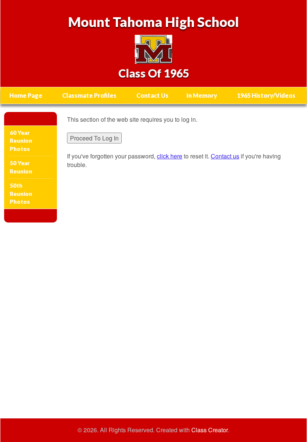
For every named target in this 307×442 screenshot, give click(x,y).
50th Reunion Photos (21, 193)
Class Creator (209, 430)
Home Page (25, 95)
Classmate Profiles (89, 95)
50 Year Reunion (21, 167)
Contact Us (152, 95)
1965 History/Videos (266, 95)
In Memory (201, 95)
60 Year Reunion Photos (21, 140)
